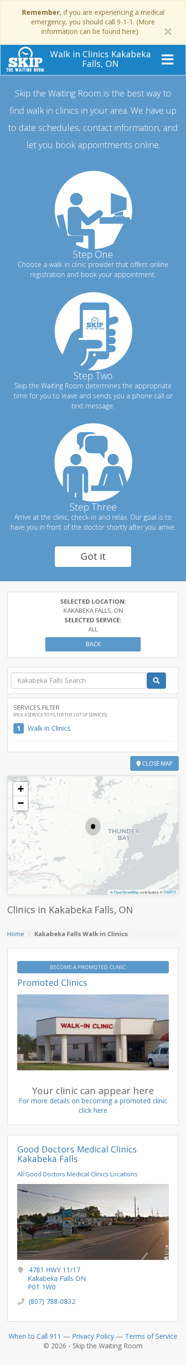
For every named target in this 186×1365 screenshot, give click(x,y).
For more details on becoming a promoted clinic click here (93, 1105)
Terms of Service (151, 1336)
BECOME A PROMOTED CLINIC (88, 966)
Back (93, 644)
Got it (93, 556)
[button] (93, 826)
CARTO (170, 892)
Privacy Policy (93, 1336)
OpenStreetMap (126, 892)
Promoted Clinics (52, 982)
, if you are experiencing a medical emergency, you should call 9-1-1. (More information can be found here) (93, 22)
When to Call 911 (35, 1336)
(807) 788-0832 (52, 1301)
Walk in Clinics (49, 728)
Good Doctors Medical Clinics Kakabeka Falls (77, 1153)
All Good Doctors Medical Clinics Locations (77, 1174)
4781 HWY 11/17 (57, 1278)
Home (15, 933)
